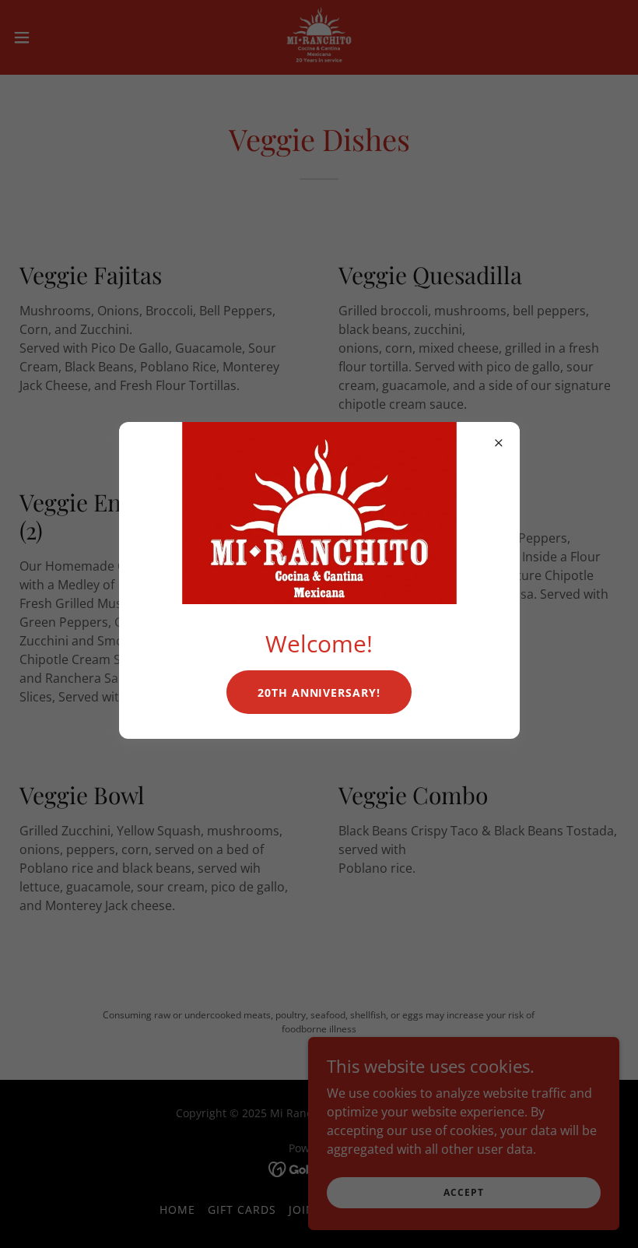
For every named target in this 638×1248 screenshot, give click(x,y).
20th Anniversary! (319, 692)
